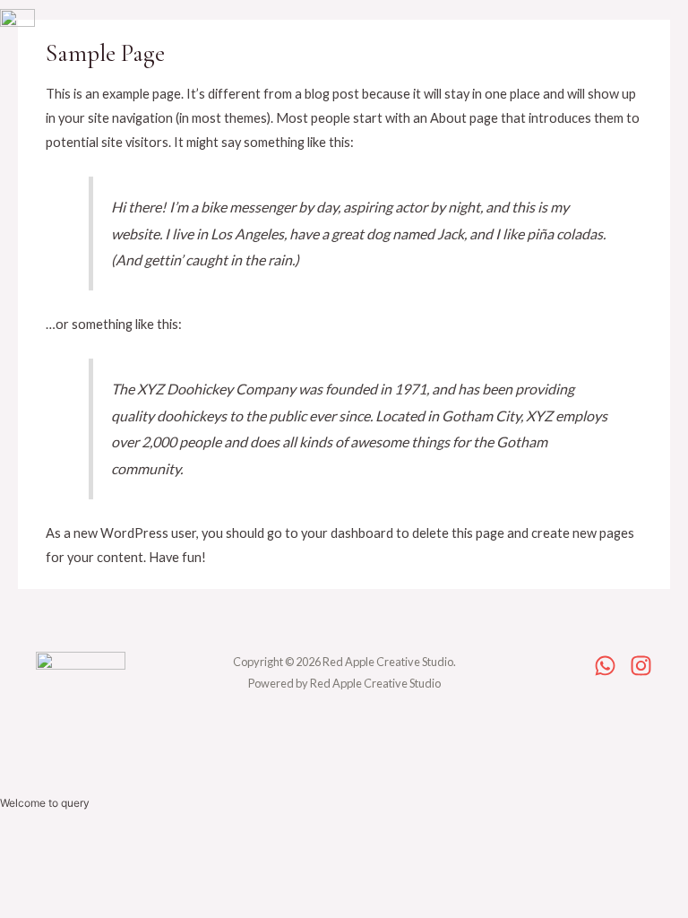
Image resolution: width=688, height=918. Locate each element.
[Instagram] (507, 42)
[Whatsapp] (605, 665)
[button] (309, 39)
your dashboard (347, 533)
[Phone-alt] (468, 42)
